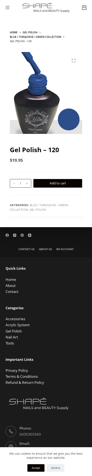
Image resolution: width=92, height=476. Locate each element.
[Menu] (7, 7)
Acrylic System (18, 324)
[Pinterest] (22, 235)
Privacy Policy (17, 370)
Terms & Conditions (22, 376)
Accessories (15, 318)
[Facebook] (7, 235)
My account (65, 249)
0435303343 (30, 434)
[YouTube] (29, 235)
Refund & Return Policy (25, 382)
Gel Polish (38, 209)
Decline (55, 468)
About (11, 285)
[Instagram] (14, 235)
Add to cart (58, 183)
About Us (45, 249)
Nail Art (12, 337)
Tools (10, 343)
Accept (36, 468)
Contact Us (26, 249)
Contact (12, 291)
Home (11, 279)
